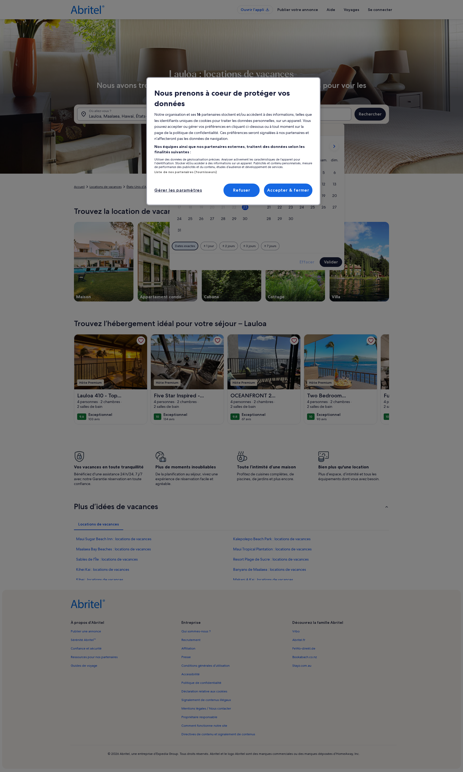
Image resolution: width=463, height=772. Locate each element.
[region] (233, 141)
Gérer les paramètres (178, 190)
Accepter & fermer (288, 190)
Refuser (241, 190)
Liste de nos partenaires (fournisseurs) (185, 172)
